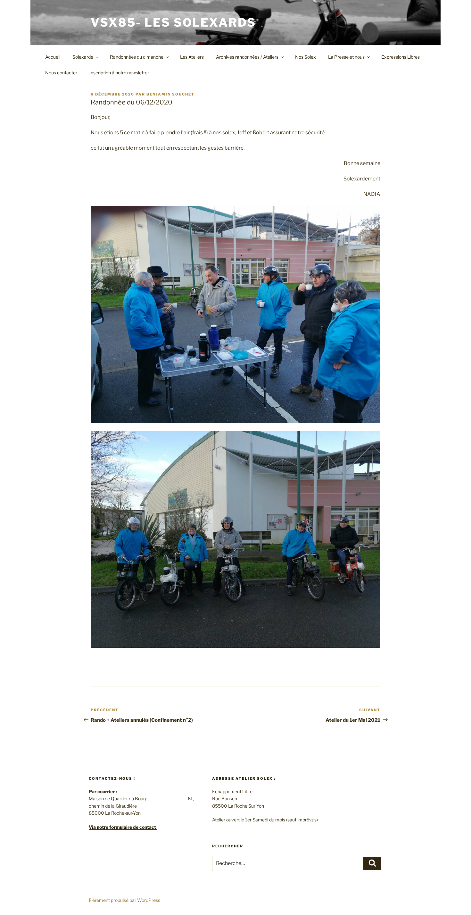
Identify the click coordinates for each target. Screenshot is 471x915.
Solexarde (82, 57)
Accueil (52, 57)
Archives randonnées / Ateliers (247, 57)
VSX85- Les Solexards (173, 22)
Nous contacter (61, 72)
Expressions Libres (400, 57)
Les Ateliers (192, 57)
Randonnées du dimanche (136, 57)
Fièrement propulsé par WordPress (124, 900)
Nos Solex (305, 57)
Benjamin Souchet (170, 94)
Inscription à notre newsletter (119, 72)
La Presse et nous (346, 57)
